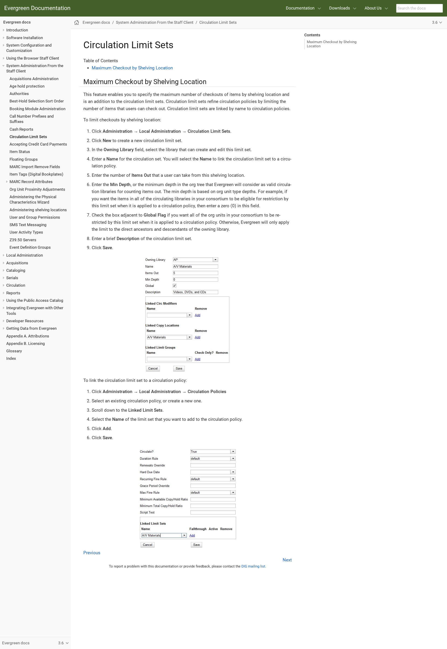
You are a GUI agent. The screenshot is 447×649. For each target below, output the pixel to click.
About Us (373, 8)
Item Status (20, 152)
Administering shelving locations (38, 209)
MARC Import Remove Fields (35, 166)
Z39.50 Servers (23, 240)
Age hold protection (27, 86)
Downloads (339, 8)
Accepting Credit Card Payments (38, 144)
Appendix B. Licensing (25, 343)
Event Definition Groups (30, 247)
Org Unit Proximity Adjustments (37, 189)
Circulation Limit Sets (28, 136)
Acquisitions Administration (34, 78)
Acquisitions (17, 263)
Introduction (17, 30)
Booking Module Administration (37, 108)
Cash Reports (21, 129)
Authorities (19, 93)
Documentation (300, 8)
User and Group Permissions (35, 217)
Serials (12, 278)
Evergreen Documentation (37, 8)
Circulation (15, 285)
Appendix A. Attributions (27, 336)
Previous (91, 552)
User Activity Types (26, 232)
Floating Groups (24, 159)
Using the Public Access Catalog (34, 300)
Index (11, 358)
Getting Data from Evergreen (31, 328)
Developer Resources (25, 321)
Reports (13, 293)
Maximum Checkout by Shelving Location (331, 44)
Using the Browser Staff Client (32, 58)
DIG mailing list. (253, 566)
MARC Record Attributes (31, 182)
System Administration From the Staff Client (154, 22)
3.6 (435, 22)
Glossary (14, 351)
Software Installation (24, 37)
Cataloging (15, 270)
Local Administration (24, 255)
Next (287, 560)
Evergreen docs (17, 22)
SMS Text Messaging (28, 225)
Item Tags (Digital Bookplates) (36, 174)
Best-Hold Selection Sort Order (37, 101)
